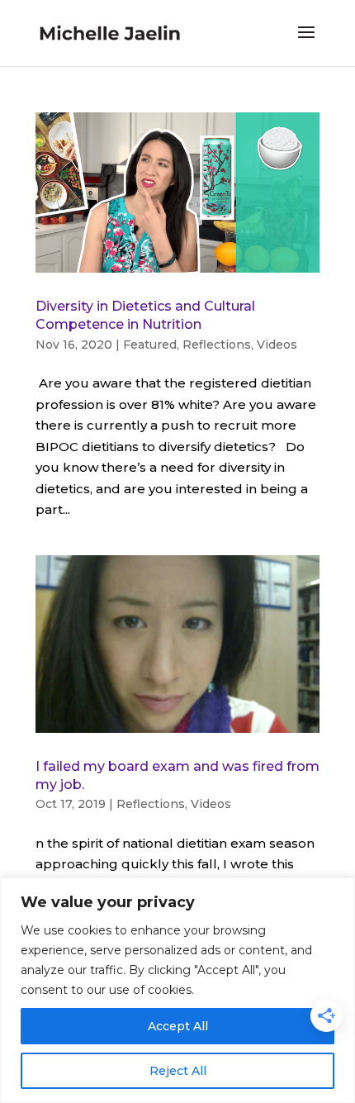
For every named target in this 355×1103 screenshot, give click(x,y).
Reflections (216, 344)
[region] (177, 990)
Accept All (178, 1026)
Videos (277, 344)
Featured (150, 344)
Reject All (177, 1070)
